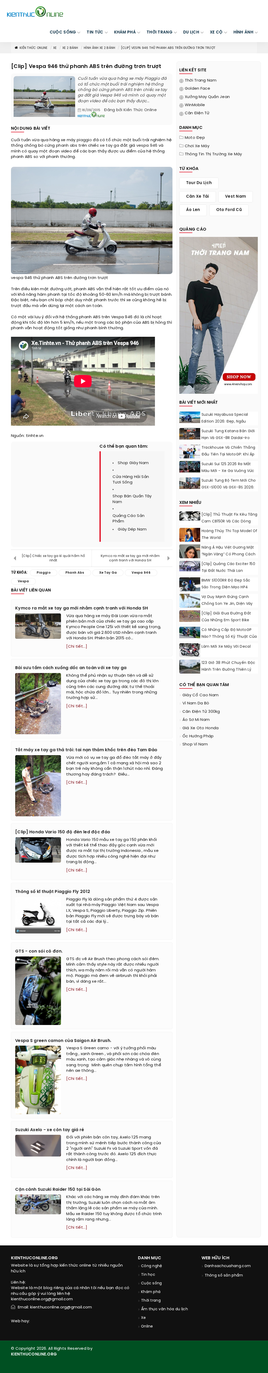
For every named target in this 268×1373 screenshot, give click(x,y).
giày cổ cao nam (200, 695)
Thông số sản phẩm (224, 1276)
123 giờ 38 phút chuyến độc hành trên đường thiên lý (228, 666)
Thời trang (151, 1301)
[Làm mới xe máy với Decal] (189, 650)
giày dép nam (132, 529)
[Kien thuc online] (35, 11)
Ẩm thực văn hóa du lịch (164, 1309)
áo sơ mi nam (196, 720)
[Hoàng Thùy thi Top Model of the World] (189, 541)
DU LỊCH (191, 32)
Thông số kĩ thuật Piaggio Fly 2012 (52, 892)
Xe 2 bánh (70, 48)
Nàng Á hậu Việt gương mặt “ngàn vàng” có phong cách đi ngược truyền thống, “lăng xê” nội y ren (229, 558)
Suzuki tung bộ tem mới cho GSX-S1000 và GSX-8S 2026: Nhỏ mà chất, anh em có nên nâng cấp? (230, 491)
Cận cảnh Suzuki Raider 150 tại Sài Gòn (57, 1189)
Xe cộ (216, 32)
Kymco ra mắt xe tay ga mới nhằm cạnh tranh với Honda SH (130, 558)
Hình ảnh (243, 32)
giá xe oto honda (200, 728)
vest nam (235, 197)
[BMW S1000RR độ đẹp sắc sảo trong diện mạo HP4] (189, 584)
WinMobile (195, 105)
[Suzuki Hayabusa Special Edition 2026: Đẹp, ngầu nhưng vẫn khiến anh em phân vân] (189, 417)
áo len (193, 210)
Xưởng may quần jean (207, 97)
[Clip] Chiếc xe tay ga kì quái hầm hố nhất (53, 558)
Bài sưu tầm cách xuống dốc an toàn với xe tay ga (70, 668)
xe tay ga (109, 146)
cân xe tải (197, 197)
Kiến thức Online (34, 48)
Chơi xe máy (197, 146)
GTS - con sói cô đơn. (39, 951)
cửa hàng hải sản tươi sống (131, 480)
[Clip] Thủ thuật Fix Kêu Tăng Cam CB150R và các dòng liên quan (230, 521)
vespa (17, 278)
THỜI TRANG (159, 32)
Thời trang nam (200, 80)
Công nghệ (151, 1266)
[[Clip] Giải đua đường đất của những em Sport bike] (189, 616)
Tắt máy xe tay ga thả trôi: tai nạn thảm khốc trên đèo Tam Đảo (86, 750)
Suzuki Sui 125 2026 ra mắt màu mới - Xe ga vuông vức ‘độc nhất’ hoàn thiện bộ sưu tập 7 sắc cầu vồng (230, 474)
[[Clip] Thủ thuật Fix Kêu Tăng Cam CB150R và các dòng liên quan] (189, 516)
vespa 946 (147, 146)
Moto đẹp (195, 138)
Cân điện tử (197, 113)
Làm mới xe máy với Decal (226, 647)
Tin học (148, 1275)
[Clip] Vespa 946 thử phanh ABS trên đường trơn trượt (168, 48)
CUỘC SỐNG (63, 32)
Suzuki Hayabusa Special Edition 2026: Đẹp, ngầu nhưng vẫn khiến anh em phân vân (225, 425)
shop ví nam (195, 744)
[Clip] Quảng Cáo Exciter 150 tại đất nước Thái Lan (228, 567)
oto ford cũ (229, 210)
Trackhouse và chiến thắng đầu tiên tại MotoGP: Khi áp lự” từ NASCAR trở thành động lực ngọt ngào (228, 458)
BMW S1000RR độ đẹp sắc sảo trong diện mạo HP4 (226, 584)
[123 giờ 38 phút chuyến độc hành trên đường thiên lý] (189, 667)
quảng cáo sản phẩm (128, 518)
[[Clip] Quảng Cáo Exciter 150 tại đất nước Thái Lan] (189, 566)
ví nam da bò (195, 703)
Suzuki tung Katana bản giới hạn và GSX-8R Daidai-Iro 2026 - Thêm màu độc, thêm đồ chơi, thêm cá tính (230, 441)
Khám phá (150, 1292)
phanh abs (66, 146)
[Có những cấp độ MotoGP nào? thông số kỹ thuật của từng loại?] (189, 632)
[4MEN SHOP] (218, 315)
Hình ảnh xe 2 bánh (99, 48)
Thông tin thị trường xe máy (213, 154)
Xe (55, 48)
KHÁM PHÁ (125, 32)
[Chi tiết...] (76, 647)
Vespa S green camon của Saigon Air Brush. (63, 1041)
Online (147, 1327)
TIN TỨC (95, 32)
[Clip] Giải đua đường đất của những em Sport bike (226, 617)
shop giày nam (133, 463)
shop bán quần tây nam (132, 499)
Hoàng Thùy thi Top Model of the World (230, 534)
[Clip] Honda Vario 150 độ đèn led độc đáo (62, 832)
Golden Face (197, 89)
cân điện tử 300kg (201, 712)
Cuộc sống (151, 1283)
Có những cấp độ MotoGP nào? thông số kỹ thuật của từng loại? (229, 637)
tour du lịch (199, 183)
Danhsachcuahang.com (228, 1266)
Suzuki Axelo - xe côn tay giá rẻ (49, 1130)
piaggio (84, 140)
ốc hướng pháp (198, 736)
